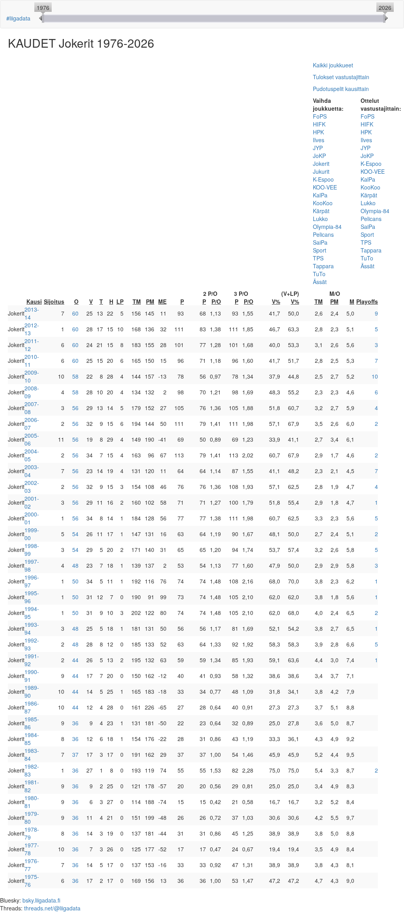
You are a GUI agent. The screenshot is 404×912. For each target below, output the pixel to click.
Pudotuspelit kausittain (341, 89)
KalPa (320, 195)
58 (75, 376)
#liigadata (18, 18)
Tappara (323, 266)
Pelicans (323, 234)
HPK (318, 132)
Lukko (320, 219)
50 (75, 581)
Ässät (320, 282)
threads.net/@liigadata (52, 908)
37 (75, 754)
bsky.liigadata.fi (41, 900)
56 (75, 408)
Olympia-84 (327, 226)
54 (75, 534)
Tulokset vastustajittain (341, 77)
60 (75, 313)
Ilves (318, 140)
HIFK (319, 124)
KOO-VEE (325, 187)
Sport (319, 250)
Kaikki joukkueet (333, 65)
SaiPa (320, 242)
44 (75, 660)
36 (75, 723)
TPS (318, 258)
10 (375, 376)
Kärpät (321, 211)
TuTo (319, 274)
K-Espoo (323, 179)
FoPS (320, 116)
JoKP (319, 156)
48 (75, 565)
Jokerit (321, 163)
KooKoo (323, 203)
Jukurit (321, 171)
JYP (318, 148)
